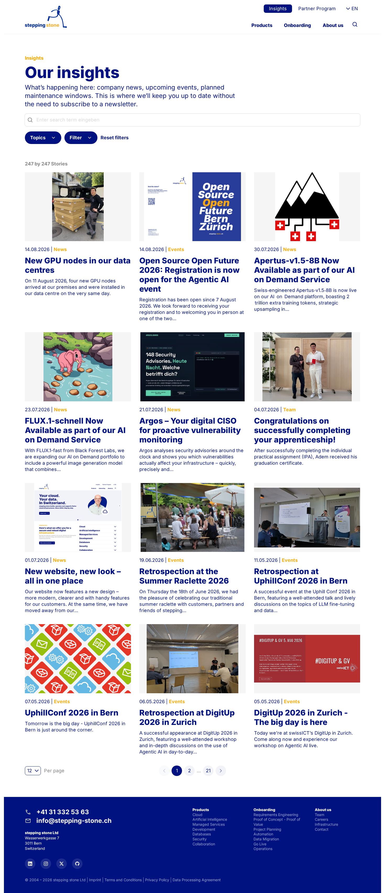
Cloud (197, 814)
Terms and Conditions (123, 880)
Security (199, 839)
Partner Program (317, 8)
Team (319, 814)
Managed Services (208, 824)
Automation (263, 834)
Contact (321, 829)
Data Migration (266, 839)
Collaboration (203, 844)
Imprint (95, 880)
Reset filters (115, 137)
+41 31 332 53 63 (62, 812)
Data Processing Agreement (197, 880)
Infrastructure (326, 824)
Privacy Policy (157, 880)
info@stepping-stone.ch (74, 820)
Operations (263, 848)
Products (261, 25)
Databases (201, 834)
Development (203, 829)
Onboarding (297, 25)
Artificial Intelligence (209, 819)
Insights (278, 8)
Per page (54, 770)
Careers (321, 819)
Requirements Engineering (276, 814)
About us (333, 25)
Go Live (260, 844)
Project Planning (267, 829)
